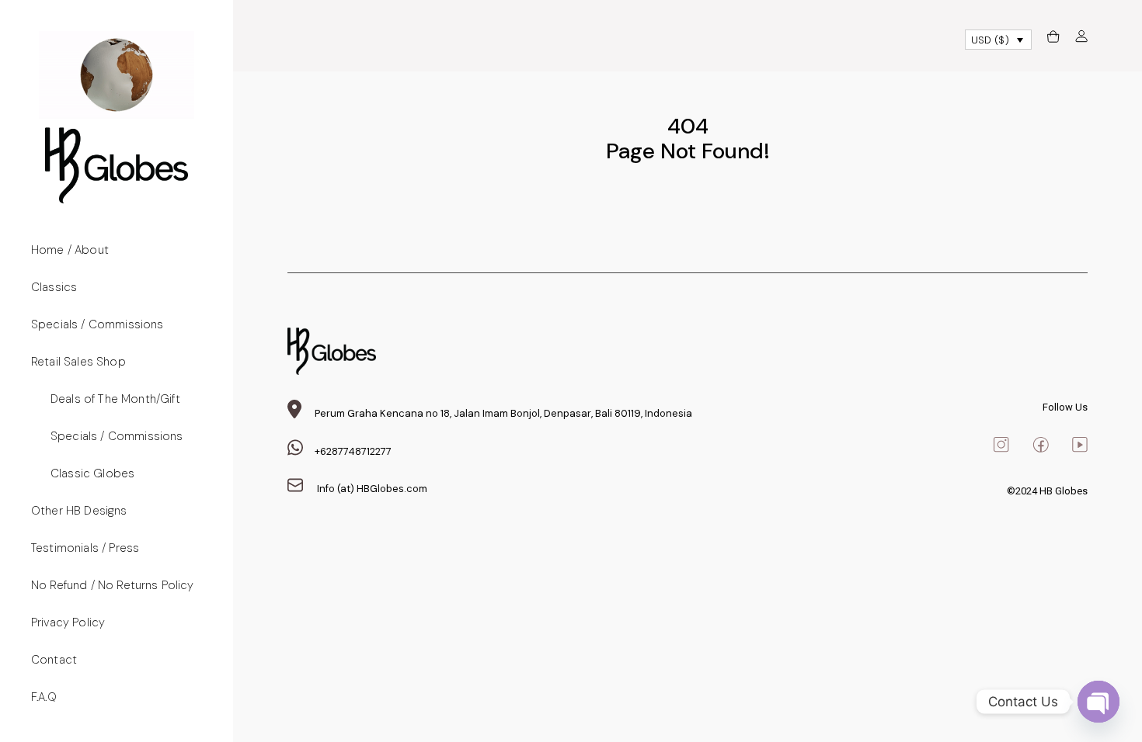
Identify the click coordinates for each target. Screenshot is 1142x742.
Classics (54, 287)
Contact (54, 659)
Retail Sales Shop (78, 361)
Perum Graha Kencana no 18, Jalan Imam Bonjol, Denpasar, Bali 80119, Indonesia (503, 413)
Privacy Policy (68, 622)
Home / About (70, 250)
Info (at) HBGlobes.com (371, 488)
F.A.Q (44, 697)
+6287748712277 (353, 451)
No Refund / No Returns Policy (112, 585)
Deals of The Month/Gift (115, 399)
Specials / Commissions (97, 324)
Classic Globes (92, 473)
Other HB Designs (79, 510)
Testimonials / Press (85, 548)
